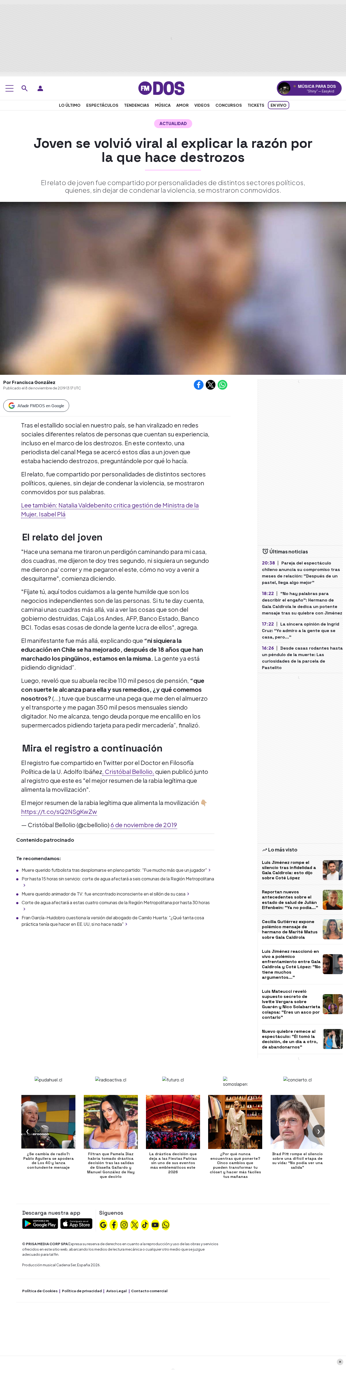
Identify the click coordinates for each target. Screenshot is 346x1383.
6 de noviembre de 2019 (144, 825)
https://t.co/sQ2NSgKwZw (59, 811)
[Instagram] (124, 1224)
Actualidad (173, 123)
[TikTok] (145, 1224)
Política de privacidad (82, 1291)
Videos (202, 105)
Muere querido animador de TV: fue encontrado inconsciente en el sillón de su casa (103, 894)
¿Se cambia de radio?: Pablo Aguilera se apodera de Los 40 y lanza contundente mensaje (48, 1160)
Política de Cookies (40, 1291)
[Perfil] (40, 88)
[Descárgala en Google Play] (40, 1223)
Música (163, 105)
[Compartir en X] (210, 385)
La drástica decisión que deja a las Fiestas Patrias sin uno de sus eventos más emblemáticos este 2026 (173, 1162)
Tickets (256, 105)
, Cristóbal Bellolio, (128, 771)
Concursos (228, 105)
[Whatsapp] (166, 1224)
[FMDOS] (161, 88)
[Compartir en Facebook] (199, 385)
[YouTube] (155, 1224)
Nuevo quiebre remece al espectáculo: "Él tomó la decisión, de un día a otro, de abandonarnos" (290, 1039)
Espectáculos (102, 105)
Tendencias (136, 105)
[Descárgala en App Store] (76, 1223)
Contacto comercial (149, 1291)
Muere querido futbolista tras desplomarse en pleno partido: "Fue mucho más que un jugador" (114, 870)
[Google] (103, 1224)
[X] (135, 1224)
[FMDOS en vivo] (284, 88)
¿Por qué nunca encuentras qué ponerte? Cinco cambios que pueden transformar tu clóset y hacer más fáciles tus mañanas (235, 1165)
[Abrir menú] (9, 88)
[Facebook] (114, 1224)
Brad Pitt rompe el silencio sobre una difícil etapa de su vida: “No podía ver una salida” (297, 1160)
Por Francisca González (29, 382)
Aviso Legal (116, 1291)
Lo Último (70, 105)
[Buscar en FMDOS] (24, 88)
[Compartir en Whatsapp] (222, 385)
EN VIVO (279, 105)
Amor (182, 105)
